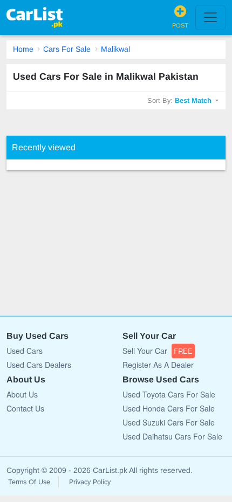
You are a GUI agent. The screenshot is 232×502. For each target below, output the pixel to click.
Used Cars (24, 350)
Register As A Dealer (158, 364)
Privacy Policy (90, 482)
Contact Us (25, 408)
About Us (22, 394)
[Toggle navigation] (210, 17)
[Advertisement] (87, 237)
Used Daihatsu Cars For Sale (172, 436)
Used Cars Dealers (38, 364)
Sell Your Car (157, 350)
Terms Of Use (29, 482)
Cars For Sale (67, 49)
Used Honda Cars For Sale (168, 408)
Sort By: (179, 100)
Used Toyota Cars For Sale (168, 394)
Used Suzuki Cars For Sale (168, 422)
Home (23, 49)
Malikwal (115, 49)
